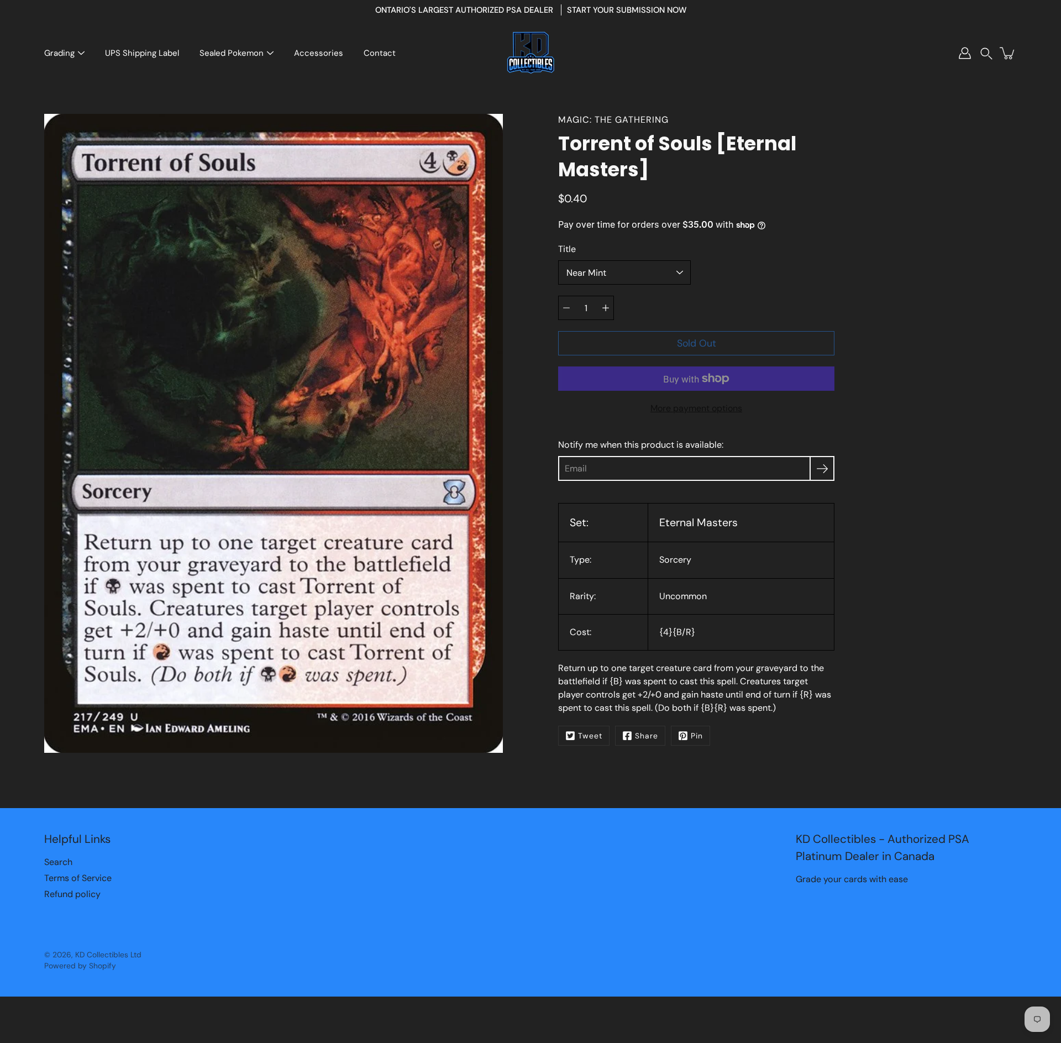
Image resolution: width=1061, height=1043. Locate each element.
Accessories (318, 53)
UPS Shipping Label (142, 53)
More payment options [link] (696, 408)
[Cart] (1008, 53)
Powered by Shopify (80, 966)
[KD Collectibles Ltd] (530, 53)
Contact (380, 53)
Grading (59, 53)
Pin (697, 736)
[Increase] (605, 308)
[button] (986, 53)
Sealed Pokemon (231, 53)
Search (58, 862)
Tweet (590, 736)
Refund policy (72, 894)
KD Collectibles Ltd (108, 955)
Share (646, 736)
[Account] (965, 53)
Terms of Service (78, 878)
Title (567, 249)
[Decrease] (566, 308)
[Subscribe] (822, 468)
